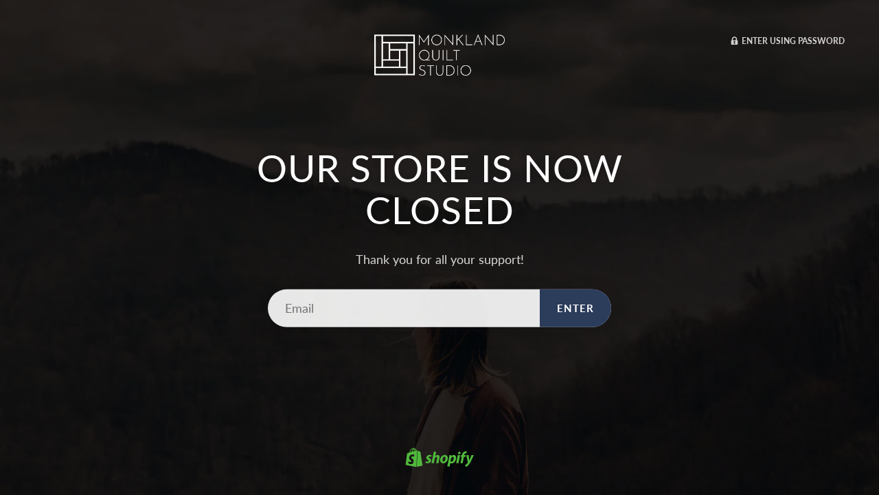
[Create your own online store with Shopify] (439, 459)
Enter (575, 308)
